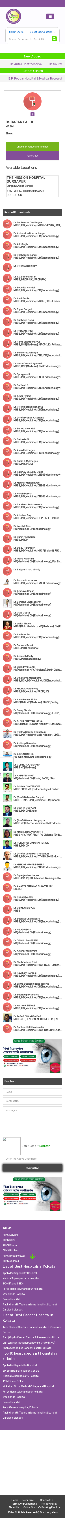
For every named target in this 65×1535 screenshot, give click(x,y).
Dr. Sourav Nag (46, 64)
